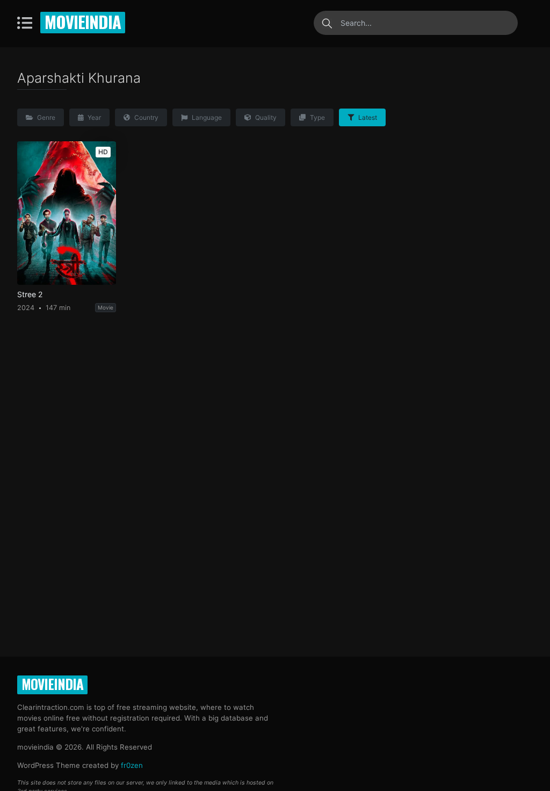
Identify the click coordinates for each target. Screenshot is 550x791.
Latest (367, 117)
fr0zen (132, 765)
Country (145, 117)
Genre (45, 117)
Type (316, 117)
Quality (265, 117)
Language (206, 117)
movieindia (83, 21)
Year (93, 117)
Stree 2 (29, 294)
